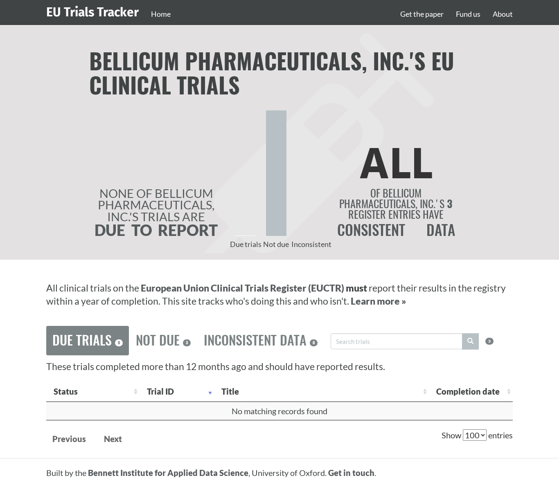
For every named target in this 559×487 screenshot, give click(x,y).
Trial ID (160, 391)
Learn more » (378, 301)
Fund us (468, 13)
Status (66, 391)
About (503, 13)
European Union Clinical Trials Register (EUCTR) (243, 288)
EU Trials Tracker (92, 12)
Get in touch (351, 473)
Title (230, 391)
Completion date (468, 391)
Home (161, 13)
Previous (69, 439)
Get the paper (422, 13)
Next (113, 439)
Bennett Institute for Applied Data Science (168, 473)
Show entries (477, 435)
